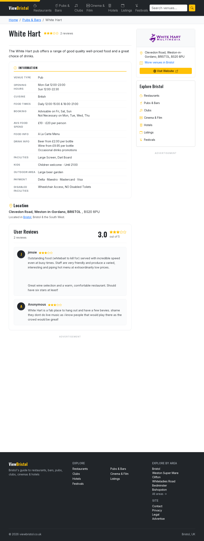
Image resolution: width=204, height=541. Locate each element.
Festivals (141, 10)
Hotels (113, 10)
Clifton (156, 477)
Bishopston (159, 489)
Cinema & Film (95, 8)
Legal (155, 514)
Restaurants (42, 10)
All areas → (159, 493)
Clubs (79, 10)
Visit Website (166, 71)
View (19, 8)
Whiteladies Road (163, 481)
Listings (126, 10)
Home (13, 20)
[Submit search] (192, 8)
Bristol (27, 217)
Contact (157, 506)
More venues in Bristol (159, 62)
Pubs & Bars (62, 8)
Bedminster (159, 485)
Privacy (157, 510)
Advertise (158, 518)
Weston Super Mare (165, 473)
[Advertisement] (70, 385)
